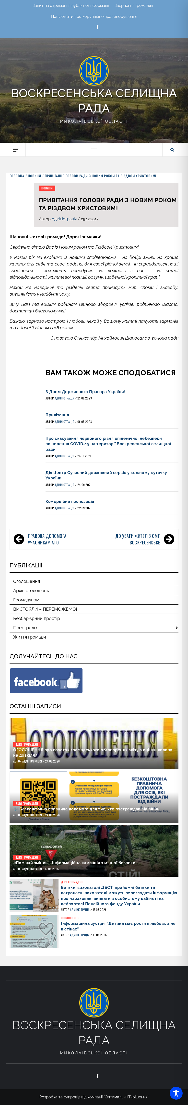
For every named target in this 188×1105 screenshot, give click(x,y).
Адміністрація (65, 219)
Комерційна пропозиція (70, 501)
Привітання (57, 415)
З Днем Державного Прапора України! (85, 391)
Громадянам (26, 599)
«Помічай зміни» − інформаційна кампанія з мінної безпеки (74, 863)
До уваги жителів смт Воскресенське (137, 539)
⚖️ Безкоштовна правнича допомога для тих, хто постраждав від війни (86, 809)
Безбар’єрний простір (36, 618)
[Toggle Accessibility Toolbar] (176, 1093)
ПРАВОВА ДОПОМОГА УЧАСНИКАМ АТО (47, 539)
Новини (47, 188)
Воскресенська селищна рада (94, 100)
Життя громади (29, 637)
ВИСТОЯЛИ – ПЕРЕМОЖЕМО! (45, 609)
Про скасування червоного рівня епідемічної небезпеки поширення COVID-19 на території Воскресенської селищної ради (108, 444)
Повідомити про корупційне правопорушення (94, 16)
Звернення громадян (134, 5)
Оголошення (26, 581)
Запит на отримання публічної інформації (71, 5)
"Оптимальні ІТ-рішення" (126, 1097)
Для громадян (27, 744)
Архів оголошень (31, 590)
